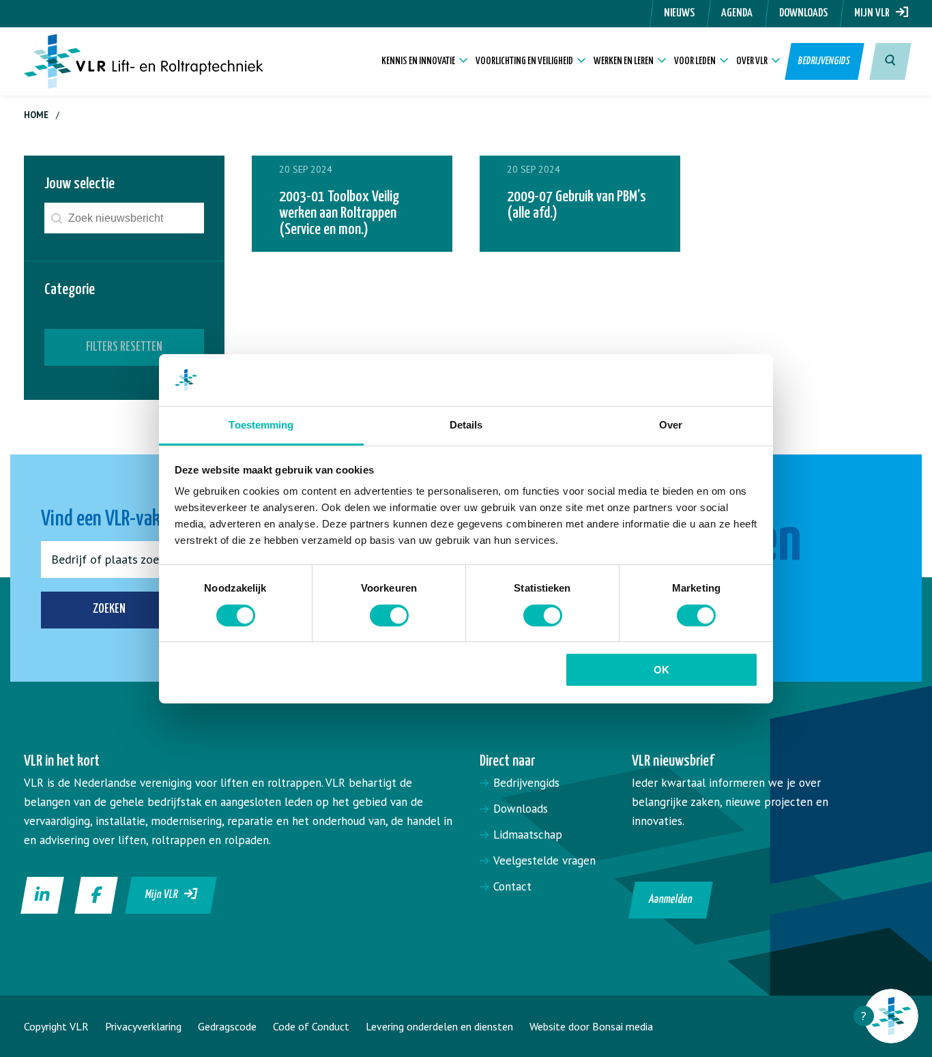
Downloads (803, 13)
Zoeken (109, 609)
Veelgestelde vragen (544, 860)
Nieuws (679, 13)
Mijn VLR (875, 13)
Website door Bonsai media (591, 1026)
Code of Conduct (311, 1026)
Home (36, 115)
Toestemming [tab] (261, 425)
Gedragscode (227, 1026)
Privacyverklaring (143, 1026)
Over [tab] (670, 425)
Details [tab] (466, 425)
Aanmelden (670, 900)
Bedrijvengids (825, 61)
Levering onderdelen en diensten (439, 1026)
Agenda (737, 13)
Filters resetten (124, 347)
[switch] (389, 615)
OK (661, 670)
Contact (512, 886)
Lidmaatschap (527, 834)
